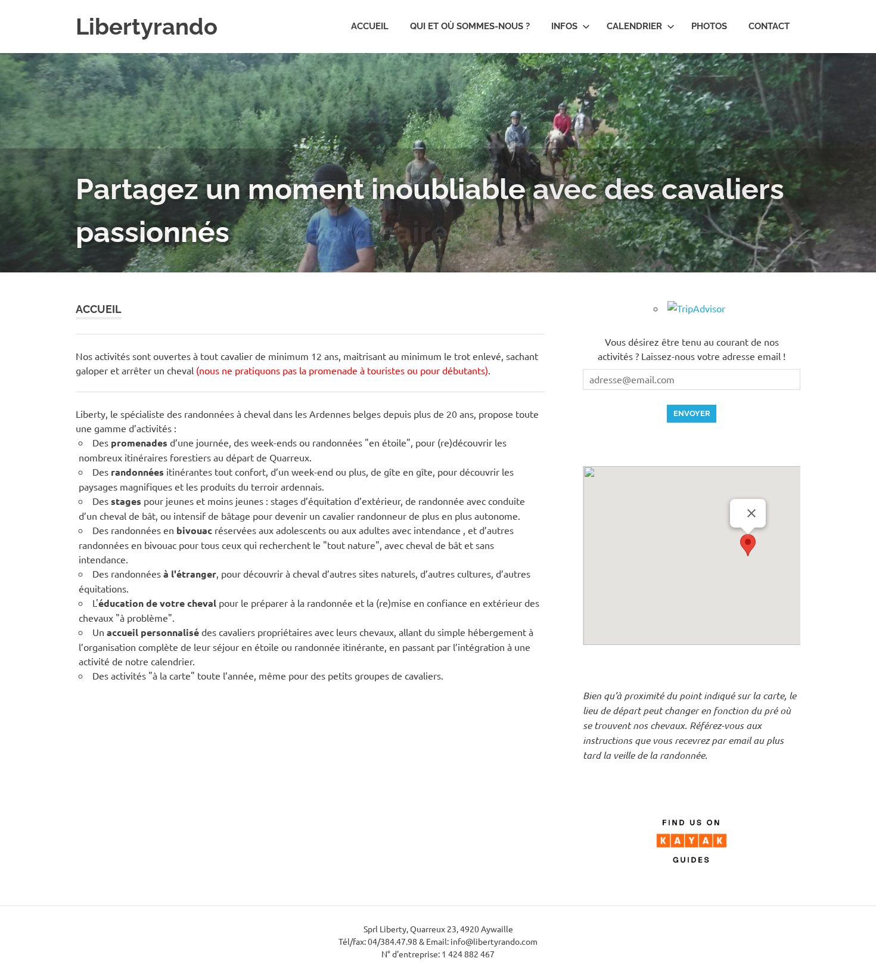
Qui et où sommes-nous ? (470, 26)
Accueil (370, 26)
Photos (709, 26)
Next (852, 151)
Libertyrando (147, 26)
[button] (748, 545)
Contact (769, 26)
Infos (564, 26)
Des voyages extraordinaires (269, 232)
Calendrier (634, 26)
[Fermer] (751, 513)
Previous (24, 151)
